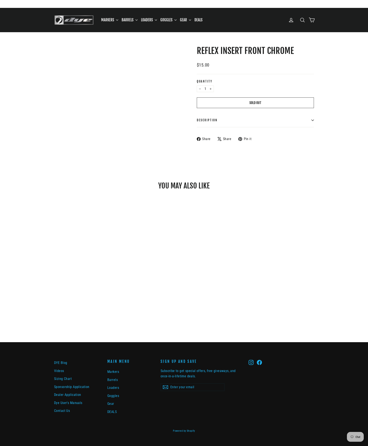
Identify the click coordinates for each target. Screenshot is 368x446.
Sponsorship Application (71, 387)
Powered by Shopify (184, 430)
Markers (108, 20)
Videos (59, 371)
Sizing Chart (63, 379)
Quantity (204, 81)
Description (207, 120)
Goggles (166, 20)
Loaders (147, 20)
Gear (184, 20)
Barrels (128, 20)
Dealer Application (67, 395)
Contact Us (62, 411)
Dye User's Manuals (68, 403)
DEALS (198, 20)
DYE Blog (60, 363)
